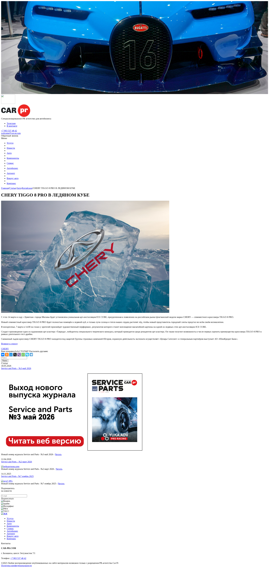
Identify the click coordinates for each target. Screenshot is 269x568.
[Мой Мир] (11, 354)
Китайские (27, 188)
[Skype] (27, 354)
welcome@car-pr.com (11, 133)
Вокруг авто (12, 178)
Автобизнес (12, 168)
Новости (11, 148)
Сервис (10, 163)
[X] (15, 354)
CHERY (5, 349)
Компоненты (13, 158)
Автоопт (11, 173)
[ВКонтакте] (2, 354)
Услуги (10, 143)
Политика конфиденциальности (16, 565)
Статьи (12, 188)
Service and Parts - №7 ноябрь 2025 (17, 476)
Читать (58, 454)
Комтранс (11, 183)
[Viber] (19, 354)
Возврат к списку (9, 344)
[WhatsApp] (23, 354)
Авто (9, 153)
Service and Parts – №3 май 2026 (16, 368)
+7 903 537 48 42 (9, 130)
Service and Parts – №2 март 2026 (16, 462)
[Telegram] (31, 354)
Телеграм (11, 123)
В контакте (12, 126)
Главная (5, 188)
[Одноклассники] (7, 354)
